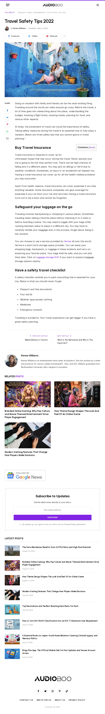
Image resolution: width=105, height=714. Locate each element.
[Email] (7, 138)
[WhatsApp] (7, 131)
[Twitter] (7, 117)
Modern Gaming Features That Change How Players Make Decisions (26, 453)
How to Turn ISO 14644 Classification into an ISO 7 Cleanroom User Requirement (59, 621)
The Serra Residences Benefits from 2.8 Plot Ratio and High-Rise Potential (56, 547)
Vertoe (67, 241)
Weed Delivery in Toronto (36, 340)
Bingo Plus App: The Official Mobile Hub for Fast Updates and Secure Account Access (58, 651)
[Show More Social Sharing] (64, 36)
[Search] (97, 5)
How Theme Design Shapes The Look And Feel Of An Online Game (76, 412)
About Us (60, 700)
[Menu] (8, 5)
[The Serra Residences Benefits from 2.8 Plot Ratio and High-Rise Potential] (12, 551)
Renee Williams (19, 28)
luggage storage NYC (47, 257)
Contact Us (26, 700)
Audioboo (22, 12)
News (29, 12)
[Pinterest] (7, 124)
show (91, 147)
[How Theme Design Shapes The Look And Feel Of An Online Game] (77, 394)
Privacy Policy (70, 524)
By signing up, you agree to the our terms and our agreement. (54, 524)
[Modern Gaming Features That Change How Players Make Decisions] (28, 435)
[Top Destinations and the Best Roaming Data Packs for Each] (12, 609)
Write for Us (44, 700)
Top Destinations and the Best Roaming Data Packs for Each (50, 606)
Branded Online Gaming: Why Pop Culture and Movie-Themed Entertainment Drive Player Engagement (27, 414)
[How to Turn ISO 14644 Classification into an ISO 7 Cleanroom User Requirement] (12, 624)
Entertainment (39, 12)
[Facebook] (7, 110)
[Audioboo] (52, 5)
